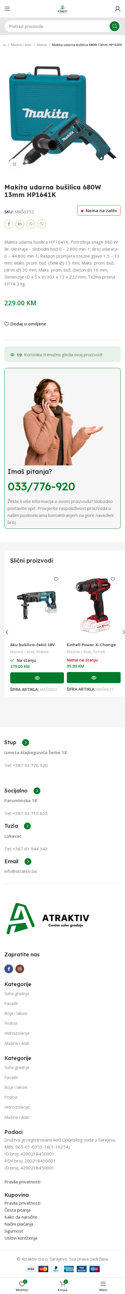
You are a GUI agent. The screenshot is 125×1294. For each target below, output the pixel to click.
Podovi (10, 1023)
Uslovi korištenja (20, 1238)
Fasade (11, 1003)
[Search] (114, 26)
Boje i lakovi (15, 1013)
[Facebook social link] (8, 224)
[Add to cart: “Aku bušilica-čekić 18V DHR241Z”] (37, 677)
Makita (42, 44)
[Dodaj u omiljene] (56, 579)
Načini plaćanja (18, 1224)
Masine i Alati (21, 44)
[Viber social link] (42, 224)
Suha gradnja (16, 993)
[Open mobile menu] (7, 9)
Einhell (99, 651)
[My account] (118, 9)
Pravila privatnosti (22, 1182)
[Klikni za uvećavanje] (14, 164)
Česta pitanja (17, 1210)
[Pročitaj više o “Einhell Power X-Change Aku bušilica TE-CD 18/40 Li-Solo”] (94, 677)
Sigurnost (13, 1231)
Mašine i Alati (16, 1043)
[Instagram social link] (19, 969)
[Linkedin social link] (19, 224)
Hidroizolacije (17, 1033)
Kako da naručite (21, 1217)
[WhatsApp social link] (30, 224)
